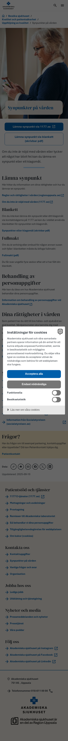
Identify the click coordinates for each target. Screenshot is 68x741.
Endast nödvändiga (34, 384)
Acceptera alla (34, 373)
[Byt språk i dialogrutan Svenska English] (60, 332)
